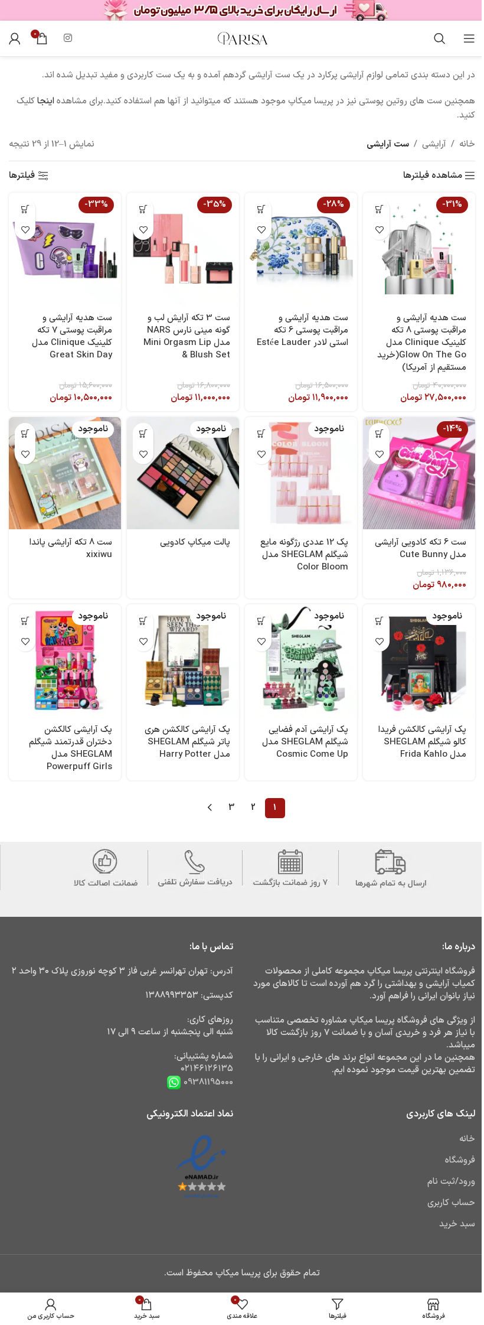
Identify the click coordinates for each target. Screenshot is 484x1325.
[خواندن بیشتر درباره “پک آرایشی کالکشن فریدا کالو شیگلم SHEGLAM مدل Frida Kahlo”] (379, 620)
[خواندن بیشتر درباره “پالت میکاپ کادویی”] (143, 433)
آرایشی (434, 144)
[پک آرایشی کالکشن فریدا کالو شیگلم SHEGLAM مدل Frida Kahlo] (419, 660)
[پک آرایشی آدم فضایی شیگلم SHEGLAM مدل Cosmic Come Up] (301, 660)
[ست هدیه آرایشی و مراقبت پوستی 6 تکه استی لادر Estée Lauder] (301, 249)
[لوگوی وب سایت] (242, 38)
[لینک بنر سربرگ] (242, 10)
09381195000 (207, 1082)
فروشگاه (460, 1160)
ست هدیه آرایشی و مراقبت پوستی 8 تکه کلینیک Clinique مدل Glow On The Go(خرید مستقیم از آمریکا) (421, 343)
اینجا (45, 101)
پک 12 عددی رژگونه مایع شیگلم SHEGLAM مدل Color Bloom (304, 555)
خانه (467, 144)
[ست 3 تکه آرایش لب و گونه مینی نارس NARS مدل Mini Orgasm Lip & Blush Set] (183, 249)
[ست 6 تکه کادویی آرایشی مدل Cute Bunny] (419, 473)
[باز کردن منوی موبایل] (469, 38)
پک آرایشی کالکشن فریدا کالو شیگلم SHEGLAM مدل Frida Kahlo (422, 742)
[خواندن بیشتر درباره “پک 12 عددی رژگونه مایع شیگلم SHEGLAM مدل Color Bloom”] (261, 433)
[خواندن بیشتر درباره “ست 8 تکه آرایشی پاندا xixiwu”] (25, 433)
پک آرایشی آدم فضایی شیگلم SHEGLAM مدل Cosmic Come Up (305, 742)
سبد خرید (457, 1224)
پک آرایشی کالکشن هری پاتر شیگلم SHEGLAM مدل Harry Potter (187, 742)
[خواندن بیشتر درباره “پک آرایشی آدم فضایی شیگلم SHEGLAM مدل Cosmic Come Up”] (261, 620)
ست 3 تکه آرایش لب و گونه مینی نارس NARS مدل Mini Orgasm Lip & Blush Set (186, 336)
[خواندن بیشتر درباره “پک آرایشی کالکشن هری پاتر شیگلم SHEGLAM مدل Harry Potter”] (143, 620)
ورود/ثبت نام (451, 1182)
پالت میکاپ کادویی (195, 542)
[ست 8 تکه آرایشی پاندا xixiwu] (65, 473)
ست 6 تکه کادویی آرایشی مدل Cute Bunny (420, 549)
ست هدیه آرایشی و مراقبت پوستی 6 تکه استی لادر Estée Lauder (302, 330)
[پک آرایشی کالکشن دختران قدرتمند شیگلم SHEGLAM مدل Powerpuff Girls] (65, 660)
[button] (379, 208)
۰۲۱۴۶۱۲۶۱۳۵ (207, 1069)
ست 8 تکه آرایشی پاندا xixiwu (71, 549)
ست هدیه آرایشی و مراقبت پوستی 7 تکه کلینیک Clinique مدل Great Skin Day (72, 336)
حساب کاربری (451, 1203)
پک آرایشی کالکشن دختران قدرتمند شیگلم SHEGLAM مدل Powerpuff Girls (70, 748)
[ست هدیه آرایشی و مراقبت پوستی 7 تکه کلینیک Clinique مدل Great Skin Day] (65, 249)
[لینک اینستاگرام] (68, 38)
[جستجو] (440, 38)
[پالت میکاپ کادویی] (183, 473)
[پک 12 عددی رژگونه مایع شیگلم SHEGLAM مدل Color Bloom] (301, 473)
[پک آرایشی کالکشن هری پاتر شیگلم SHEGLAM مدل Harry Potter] (183, 660)
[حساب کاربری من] (15, 38)
